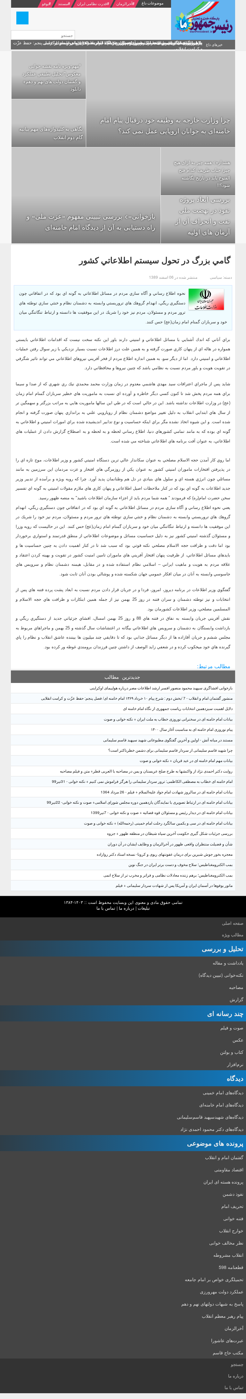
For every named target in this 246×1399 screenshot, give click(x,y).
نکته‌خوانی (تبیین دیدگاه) (221, 975)
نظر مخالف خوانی (226, 1242)
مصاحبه (236, 987)
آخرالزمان (124, 3)
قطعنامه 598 (231, 1267)
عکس (238, 1039)
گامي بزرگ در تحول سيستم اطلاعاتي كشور (154, 260)
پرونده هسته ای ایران (223, 1181)
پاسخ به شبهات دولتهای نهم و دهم (212, 1303)
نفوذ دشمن (233, 1194)
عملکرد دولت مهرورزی (221, 1291)
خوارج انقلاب (231, 1230)
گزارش (236, 999)
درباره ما (126, 908)
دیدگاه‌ (235, 1078)
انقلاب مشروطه (228, 1255)
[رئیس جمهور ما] (203, 20)
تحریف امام (232, 1206)
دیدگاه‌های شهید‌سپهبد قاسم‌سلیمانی (210, 1117)
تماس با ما (105, 908)
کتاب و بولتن (231, 1052)
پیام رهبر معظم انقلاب (222, 1316)
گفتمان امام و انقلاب (224, 1157)
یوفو (45, 3)
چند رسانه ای (225, 1013)
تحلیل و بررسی (222, 948)
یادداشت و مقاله (228, 962)
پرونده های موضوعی (215, 1143)
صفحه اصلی (232, 923)
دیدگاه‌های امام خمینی (223, 1092)
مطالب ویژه (232, 934)
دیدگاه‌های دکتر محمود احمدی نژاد (211, 1129)
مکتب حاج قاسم (228, 1352)
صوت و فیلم (231, 1027)
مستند (63, 3)
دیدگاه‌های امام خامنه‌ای (221, 1104)
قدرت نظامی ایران (92, 3)
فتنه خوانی (233, 1218)
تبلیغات (144, 908)
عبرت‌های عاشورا (227, 1340)
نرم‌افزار (235, 1064)
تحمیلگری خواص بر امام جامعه (214, 1279)
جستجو (237, 1364)
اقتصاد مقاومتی (228, 1169)
